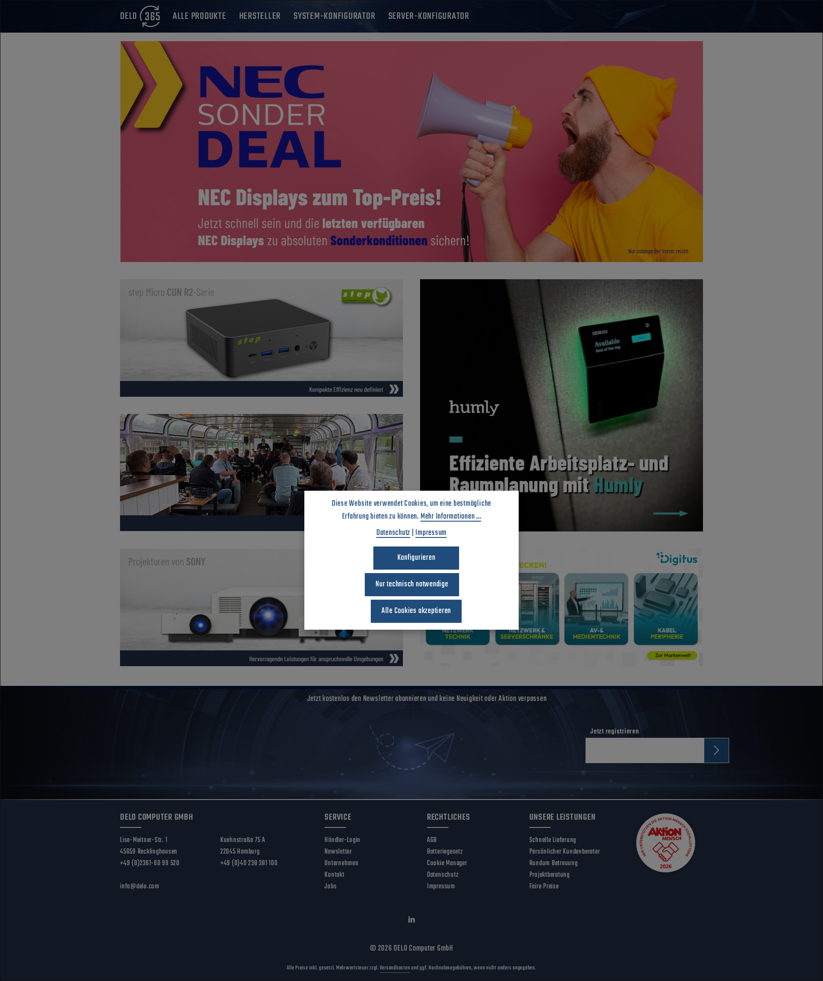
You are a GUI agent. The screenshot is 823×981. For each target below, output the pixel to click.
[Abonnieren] (716, 750)
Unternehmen (341, 863)
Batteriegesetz (445, 851)
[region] (411, 151)
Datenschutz (442, 875)
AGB (432, 840)
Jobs (330, 886)
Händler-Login (342, 840)
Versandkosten (395, 968)
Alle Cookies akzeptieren (416, 611)
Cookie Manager (447, 863)
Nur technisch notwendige (411, 584)
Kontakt (334, 875)
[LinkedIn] (411, 921)
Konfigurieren (416, 558)
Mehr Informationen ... (451, 516)
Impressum (441, 886)
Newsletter (338, 851)
